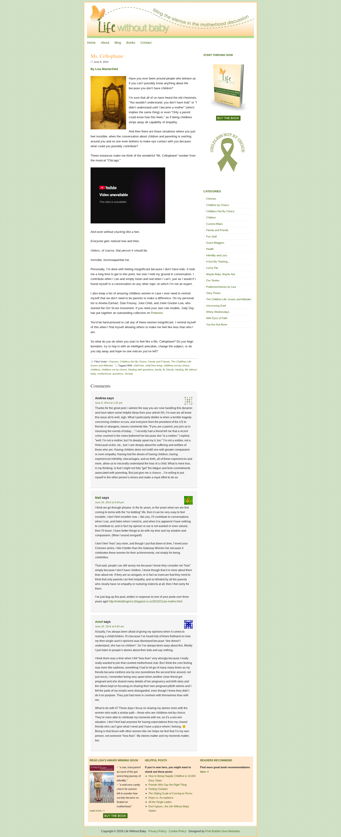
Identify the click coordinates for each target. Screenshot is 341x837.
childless (95, 369)
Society (129, 373)
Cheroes (113, 361)
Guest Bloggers (215, 242)
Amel (99, 622)
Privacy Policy (157, 831)
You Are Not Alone (216, 324)
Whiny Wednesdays (217, 311)
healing (179, 369)
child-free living (153, 365)
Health (210, 248)
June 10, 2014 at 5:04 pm (109, 502)
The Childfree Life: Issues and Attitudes (228, 299)
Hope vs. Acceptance (160, 797)
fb (164, 369)
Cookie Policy (177, 831)
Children (211, 217)
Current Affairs (214, 223)
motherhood (104, 373)
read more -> (97, 810)
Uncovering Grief (216, 305)
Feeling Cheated (157, 788)
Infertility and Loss (216, 255)
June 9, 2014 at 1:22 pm (109, 402)
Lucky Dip (212, 267)
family (158, 369)
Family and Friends (159, 361)
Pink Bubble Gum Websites (222, 831)
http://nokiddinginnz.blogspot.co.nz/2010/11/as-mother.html (145, 601)
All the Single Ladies (160, 801)
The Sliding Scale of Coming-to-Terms (170, 793)
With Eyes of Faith (216, 318)
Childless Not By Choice (133, 361)
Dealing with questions (140, 369)
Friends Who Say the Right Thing (167, 784)
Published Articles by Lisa (221, 286)
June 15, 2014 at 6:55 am (109, 626)
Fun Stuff (211, 236)
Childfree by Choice (217, 205)
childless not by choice (114, 369)
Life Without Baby (170, 20)
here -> (204, 771)
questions (117, 373)
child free (139, 365)
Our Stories (213, 280)
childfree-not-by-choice (176, 365)
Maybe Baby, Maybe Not (220, 274)
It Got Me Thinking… (218, 261)
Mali (98, 497)
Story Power (213, 293)
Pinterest (157, 313)
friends (170, 369)
